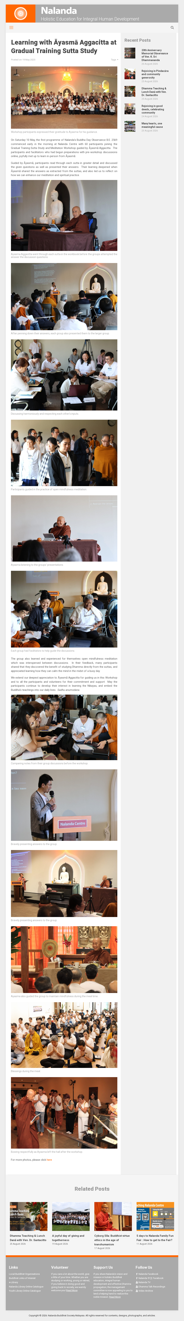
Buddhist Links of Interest (22, 1278)
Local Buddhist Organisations (24, 1274)
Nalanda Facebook (148, 1274)
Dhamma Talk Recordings (151, 1286)
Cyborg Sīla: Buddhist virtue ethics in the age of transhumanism (112, 1240)
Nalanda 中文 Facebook (151, 1278)
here (49, 1159)
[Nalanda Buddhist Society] (92, 10)
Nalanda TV (144, 1282)
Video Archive (145, 1290)
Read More (71, 1290)
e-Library (13, 1282)
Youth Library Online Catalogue (25, 1290)
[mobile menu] (9, 28)
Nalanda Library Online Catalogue (26, 1286)
